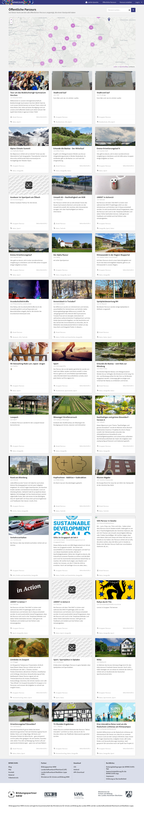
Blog (10, 767)
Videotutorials (13, 778)
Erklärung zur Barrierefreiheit (116, 779)
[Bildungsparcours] (18, 2)
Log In (137, 2)
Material (11, 775)
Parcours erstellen (126, 2)
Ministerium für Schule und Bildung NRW (55, 777)
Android (76, 769)
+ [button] (11, 19)
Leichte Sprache (93, 2)
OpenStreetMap (123, 67)
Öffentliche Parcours (109, 2)
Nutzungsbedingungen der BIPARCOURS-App (120, 768)
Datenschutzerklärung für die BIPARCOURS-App (116, 772)
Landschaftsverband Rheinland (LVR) (54, 769)
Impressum (110, 776)
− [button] (11, 22)
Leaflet (115, 67)
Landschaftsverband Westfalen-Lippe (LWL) (54, 773)
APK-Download (79, 772)
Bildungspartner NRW (48, 767)
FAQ (9, 769)
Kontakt (11, 772)
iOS (75, 767)
